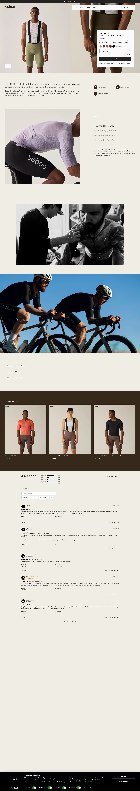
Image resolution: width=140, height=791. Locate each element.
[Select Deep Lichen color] (53, 451)
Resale (94, 7)
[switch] (49, 787)
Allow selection (123, 781)
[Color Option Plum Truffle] (107, 46)
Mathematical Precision (106, 135)
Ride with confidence (15, 378)
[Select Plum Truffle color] (57, 451)
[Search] (124, 7)
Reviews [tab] (24, 488)
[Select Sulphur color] (97, 451)
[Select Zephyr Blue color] (8, 451)
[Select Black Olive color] (59, 451)
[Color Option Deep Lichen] (100, 46)
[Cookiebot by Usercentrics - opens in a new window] (14, 788)
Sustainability (12, 372)
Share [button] (24, 522)
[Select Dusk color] (99, 451)
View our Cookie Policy (86, 781)
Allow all (123, 776)
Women (82, 7)
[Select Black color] (10, 451)
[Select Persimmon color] (6, 451)
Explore (88, 7)
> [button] (75, 621)
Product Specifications (16, 366)
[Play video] (70, 234)
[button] (115, 522)
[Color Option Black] (113, 46)
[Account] (127, 7)
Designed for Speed (104, 126)
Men (77, 7)
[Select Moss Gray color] (12, 451)
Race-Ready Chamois (105, 130)
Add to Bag (115, 59)
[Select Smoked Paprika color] (51, 451)
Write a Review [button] (113, 476)
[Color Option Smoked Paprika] (110, 46)
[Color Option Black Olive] (104, 46)
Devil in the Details (104, 140)
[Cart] (131, 7)
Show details (87, 787)
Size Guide (128, 54)
